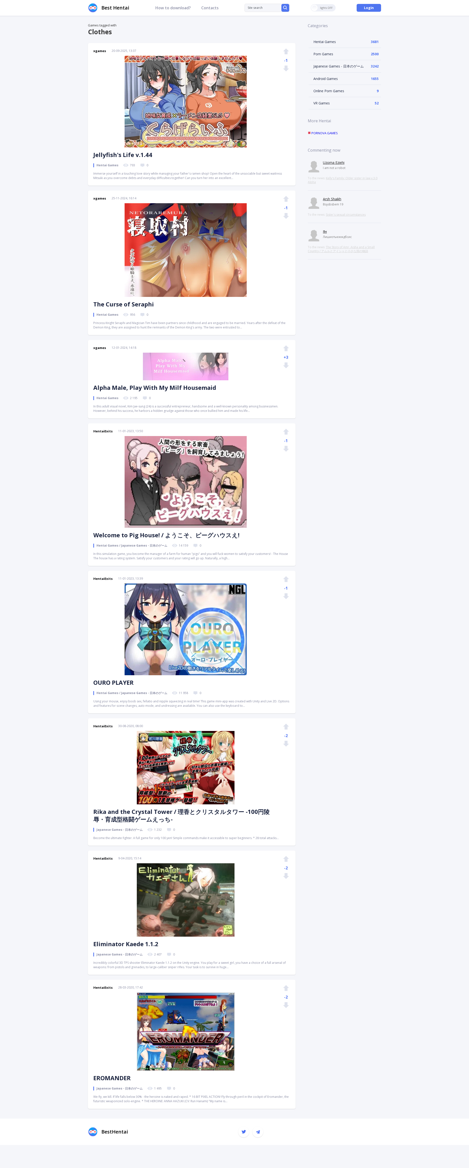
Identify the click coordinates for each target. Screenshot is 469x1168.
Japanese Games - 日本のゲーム (338, 66)
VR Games (321, 103)
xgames (99, 51)
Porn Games (323, 54)
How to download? (173, 8)
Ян (325, 231)
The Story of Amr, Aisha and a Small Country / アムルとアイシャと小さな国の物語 (341, 249)
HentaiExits (103, 431)
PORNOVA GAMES (324, 133)
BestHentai (114, 1131)
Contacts (210, 8)
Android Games (325, 78)
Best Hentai (115, 7)
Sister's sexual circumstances (346, 215)
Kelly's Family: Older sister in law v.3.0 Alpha (342, 180)
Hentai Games (324, 41)
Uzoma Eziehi (333, 162)
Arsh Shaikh (332, 199)
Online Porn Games (328, 91)
